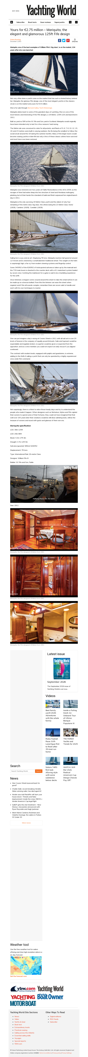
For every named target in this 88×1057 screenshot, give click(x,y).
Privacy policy (56, 1053)
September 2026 (56, 681)
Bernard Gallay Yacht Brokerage (40, 108)
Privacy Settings (67, 1053)
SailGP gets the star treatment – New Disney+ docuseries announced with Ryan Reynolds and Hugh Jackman (26, 807)
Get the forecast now (18, 976)
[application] (44, 484)
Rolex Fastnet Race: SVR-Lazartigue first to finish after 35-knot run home (52, 745)
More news (26, 823)
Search (38, 771)
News (14, 778)
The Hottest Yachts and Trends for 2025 (70, 741)
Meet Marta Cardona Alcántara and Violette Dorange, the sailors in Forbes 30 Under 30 (26, 815)
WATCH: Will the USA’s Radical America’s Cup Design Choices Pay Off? (70, 773)
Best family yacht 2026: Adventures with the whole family (52, 715)
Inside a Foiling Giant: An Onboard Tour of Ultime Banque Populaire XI (70, 716)
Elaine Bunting (15, 39)
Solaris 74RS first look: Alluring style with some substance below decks (52, 773)
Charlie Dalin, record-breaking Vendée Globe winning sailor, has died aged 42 (26, 790)
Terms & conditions (45, 1053)
